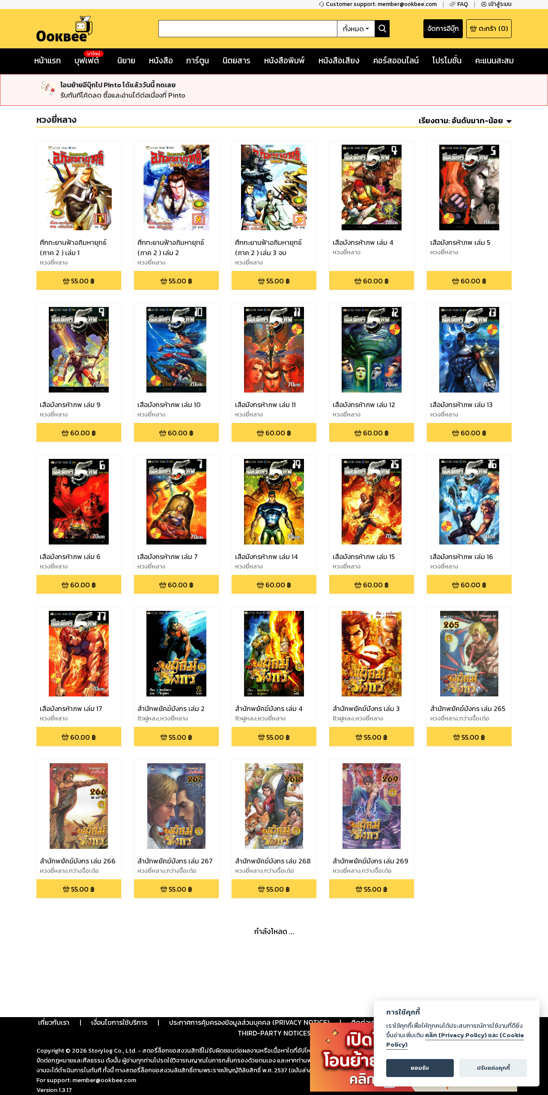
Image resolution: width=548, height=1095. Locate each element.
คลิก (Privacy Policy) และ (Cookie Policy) (455, 1039)
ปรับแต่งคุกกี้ (493, 1068)
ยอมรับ (420, 1068)
